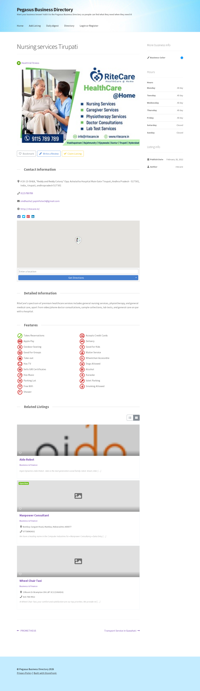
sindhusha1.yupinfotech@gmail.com (40, 201)
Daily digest (52, 25)
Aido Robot (27, 459)
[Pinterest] (28, 216)
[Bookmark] (20, 453)
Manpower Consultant (34, 515)
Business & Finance (29, 465)
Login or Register (89, 25)
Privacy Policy (24, 673)
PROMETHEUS (28, 631)
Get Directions (76, 277)
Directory (69, 25)
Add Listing (35, 25)
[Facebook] (19, 216)
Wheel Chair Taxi (31, 581)
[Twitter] (24, 216)
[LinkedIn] (33, 216)
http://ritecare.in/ (30, 208)
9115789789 (26, 193)
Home (20, 25)
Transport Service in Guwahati (120, 631)
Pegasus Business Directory (45, 9)
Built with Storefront (45, 673)
